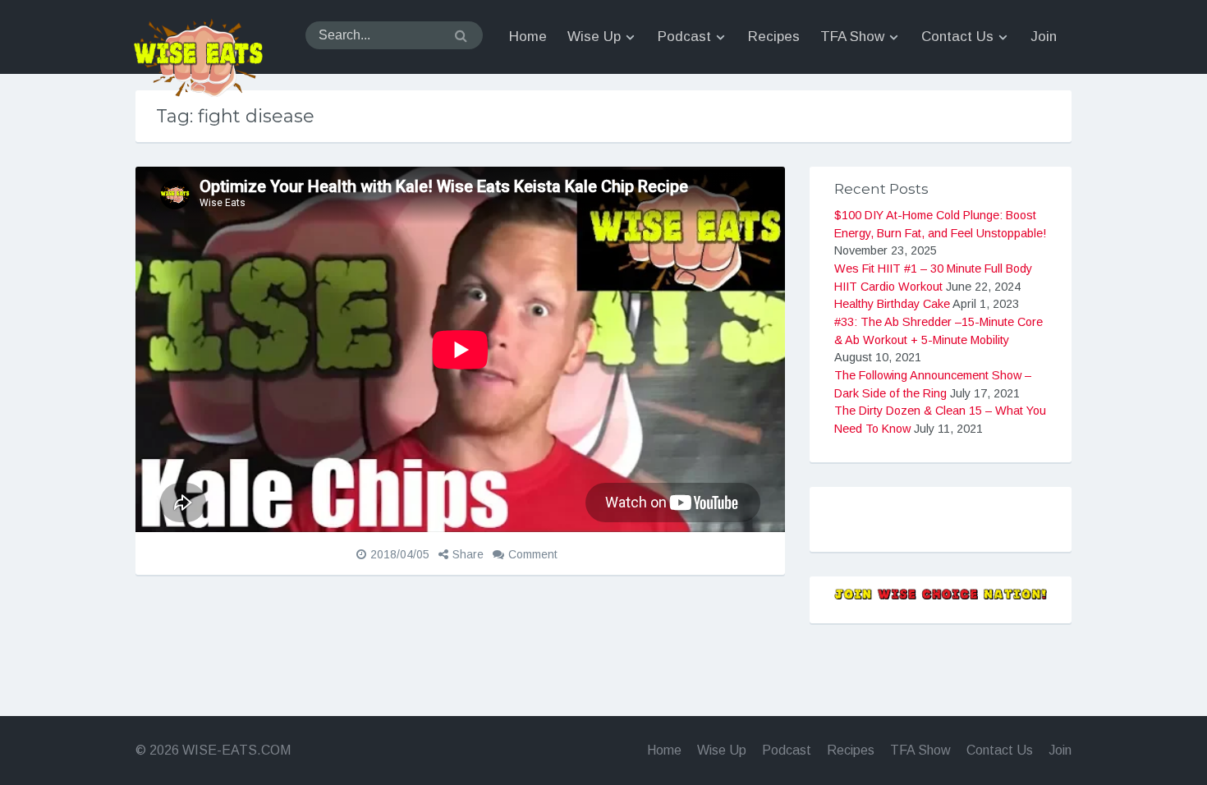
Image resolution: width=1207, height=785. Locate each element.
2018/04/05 (399, 554)
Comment (533, 554)
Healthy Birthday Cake (892, 303)
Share (468, 554)
